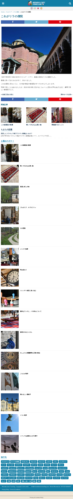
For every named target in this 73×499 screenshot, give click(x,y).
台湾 (13, 481)
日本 (18, 481)
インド (3, 465)
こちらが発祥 (24, 373)
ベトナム (59, 474)
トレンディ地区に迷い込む (28, 290)
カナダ (40, 465)
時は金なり (23, 270)
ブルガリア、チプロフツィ (28, 207)
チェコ (34, 471)
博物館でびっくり (58, 125)
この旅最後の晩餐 (7, 125)
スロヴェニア (12, 471)
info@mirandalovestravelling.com (40, 486)
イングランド (63, 461)
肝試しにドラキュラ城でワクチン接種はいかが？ (16, 133)
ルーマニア (65, 478)
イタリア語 (35, 8)
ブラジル (37, 474)
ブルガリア (9, 12)
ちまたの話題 (6, 129)
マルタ (36, 478)
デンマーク (54, 471)
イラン (55, 461)
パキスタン (13, 474)
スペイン (4, 471)
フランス (44, 474)
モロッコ (42, 478)
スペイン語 (41, 8)
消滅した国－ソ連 (26, 481)
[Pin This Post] (60, 22)
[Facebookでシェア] (13, 22)
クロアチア (5, 468)
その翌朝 (22, 228)
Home (2, 12)
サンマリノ (21, 468)
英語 (32, 8)
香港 (39, 481)
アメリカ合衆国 (15, 461)
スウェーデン (52, 468)
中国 (9, 481)
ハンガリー (21, 474)
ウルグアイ (27, 465)
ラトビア (49, 478)
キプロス (47, 465)
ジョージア (38, 468)
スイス (45, 468)
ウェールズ (10, 465)
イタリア (49, 461)
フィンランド (29, 474)
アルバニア (33, 461)
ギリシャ (61, 465)
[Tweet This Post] (36, 22)
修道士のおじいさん (26, 332)
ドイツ (61, 471)
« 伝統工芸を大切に (7, 94)
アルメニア (41, 461)
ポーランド (67, 474)
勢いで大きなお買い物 (33, 125)
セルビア (28, 471)
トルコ (67, 471)
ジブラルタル (29, 468)
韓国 (34, 481)
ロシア (3, 481)
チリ (48, 471)
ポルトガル (21, 478)
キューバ (54, 465)
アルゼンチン (24, 461)
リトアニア (57, 478)
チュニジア (42, 471)
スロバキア (21, 471)
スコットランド (62, 468)
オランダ (34, 465)
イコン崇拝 (23, 415)
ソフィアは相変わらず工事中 (28, 436)
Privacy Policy (5, 489)
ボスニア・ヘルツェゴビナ (9, 478)
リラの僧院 (16, 12)
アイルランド (5, 461)
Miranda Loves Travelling (8, 486)
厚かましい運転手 (25, 394)
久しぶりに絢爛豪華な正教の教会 (30, 353)
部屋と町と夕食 (24, 187)
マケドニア (29, 478)
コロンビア (13, 468)
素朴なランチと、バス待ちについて (30, 311)
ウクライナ (18, 465)
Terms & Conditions (15, 489)
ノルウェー (5, 474)
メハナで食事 (24, 249)
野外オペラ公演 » (66, 94)
